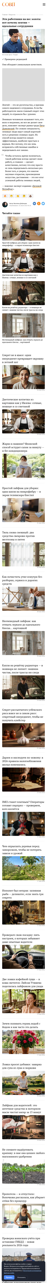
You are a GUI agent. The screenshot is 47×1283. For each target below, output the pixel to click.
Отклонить (21, 1277)
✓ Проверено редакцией (14, 59)
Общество (12, 14)
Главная (5, 14)
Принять (9, 1277)
